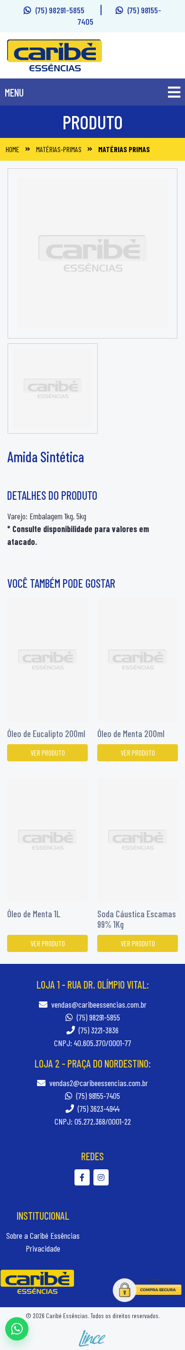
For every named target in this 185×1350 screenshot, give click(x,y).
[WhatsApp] (16, 1328)
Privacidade (43, 1248)
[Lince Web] (92, 1337)
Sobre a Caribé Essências (43, 1235)
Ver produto (47, 752)
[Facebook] (83, 1177)
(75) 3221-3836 (98, 1030)
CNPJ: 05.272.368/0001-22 (93, 1121)
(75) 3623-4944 (98, 1108)
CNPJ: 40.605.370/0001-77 (92, 1043)
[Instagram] (102, 1177)
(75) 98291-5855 (61, 10)
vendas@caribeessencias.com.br (99, 1004)
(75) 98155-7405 (97, 1095)
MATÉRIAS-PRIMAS (59, 149)
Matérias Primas (124, 149)
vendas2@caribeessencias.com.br (98, 1083)
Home (12, 149)
